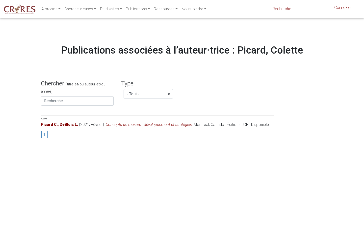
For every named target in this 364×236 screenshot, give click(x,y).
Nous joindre (192, 9)
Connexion (343, 7)
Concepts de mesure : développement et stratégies (149, 124)
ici (272, 124)
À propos (49, 9)
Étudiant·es (109, 9)
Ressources (164, 9)
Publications (136, 9)
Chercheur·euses (78, 9)
